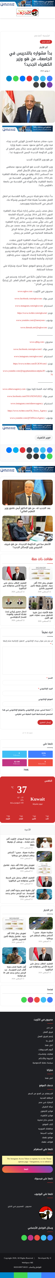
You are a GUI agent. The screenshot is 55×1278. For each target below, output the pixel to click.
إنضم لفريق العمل (45, 1036)
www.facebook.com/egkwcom (28, 298)
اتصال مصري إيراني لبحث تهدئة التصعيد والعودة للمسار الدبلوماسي (15, 614)
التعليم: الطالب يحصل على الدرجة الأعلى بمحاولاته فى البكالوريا (14, 585)
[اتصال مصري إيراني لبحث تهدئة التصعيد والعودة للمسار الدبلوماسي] (14, 602)
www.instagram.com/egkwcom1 (28, 356)
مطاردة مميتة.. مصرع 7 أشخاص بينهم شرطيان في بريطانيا (21, 854)
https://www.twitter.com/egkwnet (32, 313)
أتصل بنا (49, 1041)
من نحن (50, 1027)
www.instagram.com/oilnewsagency (27, 403)
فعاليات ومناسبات (45, 1054)
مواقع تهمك (47, 1137)
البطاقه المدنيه (46, 1098)
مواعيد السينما (46, 1133)
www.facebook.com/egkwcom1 (27, 349)
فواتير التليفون (46, 1111)
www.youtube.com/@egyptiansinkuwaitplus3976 (28, 373)
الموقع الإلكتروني (45, 699)
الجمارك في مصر (46, 1102)
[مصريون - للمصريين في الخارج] (27, 12)
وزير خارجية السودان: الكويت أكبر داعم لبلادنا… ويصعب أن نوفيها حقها (20, 842)
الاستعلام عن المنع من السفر (40, 1093)
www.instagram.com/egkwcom (29, 306)
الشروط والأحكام (46, 1058)
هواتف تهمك (47, 1142)
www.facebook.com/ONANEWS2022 (24, 396)
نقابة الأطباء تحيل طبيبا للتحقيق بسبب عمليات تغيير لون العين (41, 615)
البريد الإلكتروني (45, 688)
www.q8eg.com (37, 342)
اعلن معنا (49, 1045)
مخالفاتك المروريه (45, 1129)
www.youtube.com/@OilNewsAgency (27, 418)
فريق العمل (48, 1032)
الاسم (50, 678)
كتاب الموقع (47, 1124)
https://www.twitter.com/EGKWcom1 (30, 363)
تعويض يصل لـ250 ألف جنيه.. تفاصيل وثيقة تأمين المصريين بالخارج (41, 585)
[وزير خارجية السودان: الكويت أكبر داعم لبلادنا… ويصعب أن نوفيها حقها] (44, 842)
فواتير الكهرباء (46, 1115)
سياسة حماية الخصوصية (43, 1063)
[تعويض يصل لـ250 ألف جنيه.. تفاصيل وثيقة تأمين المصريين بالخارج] (41, 573)
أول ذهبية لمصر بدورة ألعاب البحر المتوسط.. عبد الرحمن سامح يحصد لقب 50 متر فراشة (19, 893)
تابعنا (26, 1169)
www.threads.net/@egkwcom (33, 327)
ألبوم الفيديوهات (45, 1049)
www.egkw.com (25, 291)
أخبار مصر (37, 35)
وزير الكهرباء (43, 437)
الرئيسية (46, 35)
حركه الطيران (47, 1107)
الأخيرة (28, 830)
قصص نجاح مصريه (45, 1120)
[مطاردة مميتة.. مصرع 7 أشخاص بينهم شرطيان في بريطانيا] (44, 856)
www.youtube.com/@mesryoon (30, 320)
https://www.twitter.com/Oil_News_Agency (27, 411)
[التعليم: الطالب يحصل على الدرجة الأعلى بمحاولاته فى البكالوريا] (14, 573)
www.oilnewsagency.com (14, 389)
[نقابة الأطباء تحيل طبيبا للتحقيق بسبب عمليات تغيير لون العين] (41, 603)
